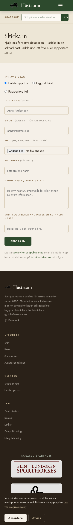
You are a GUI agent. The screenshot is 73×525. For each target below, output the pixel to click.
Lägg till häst (44, 83)
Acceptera (15, 518)
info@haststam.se (41, 257)
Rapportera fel (18, 91)
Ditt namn (19, 100)
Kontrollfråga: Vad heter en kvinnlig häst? (33, 216)
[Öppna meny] (60, 6)
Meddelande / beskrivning (24, 180)
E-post (28, 120)
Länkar (8, 424)
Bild (25, 140)
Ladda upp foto (18, 83)
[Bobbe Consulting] (36, 492)
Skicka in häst (11, 384)
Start (6, 343)
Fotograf (18, 160)
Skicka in (17, 241)
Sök (66, 17)
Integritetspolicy (12, 438)
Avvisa (36, 518)
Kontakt (8, 418)
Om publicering (13, 431)
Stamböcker (11, 356)
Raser (7, 349)
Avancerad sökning (14, 363)
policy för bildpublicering (28, 252)
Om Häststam (11, 411)
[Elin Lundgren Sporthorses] (36, 469)
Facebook (13, 320)
